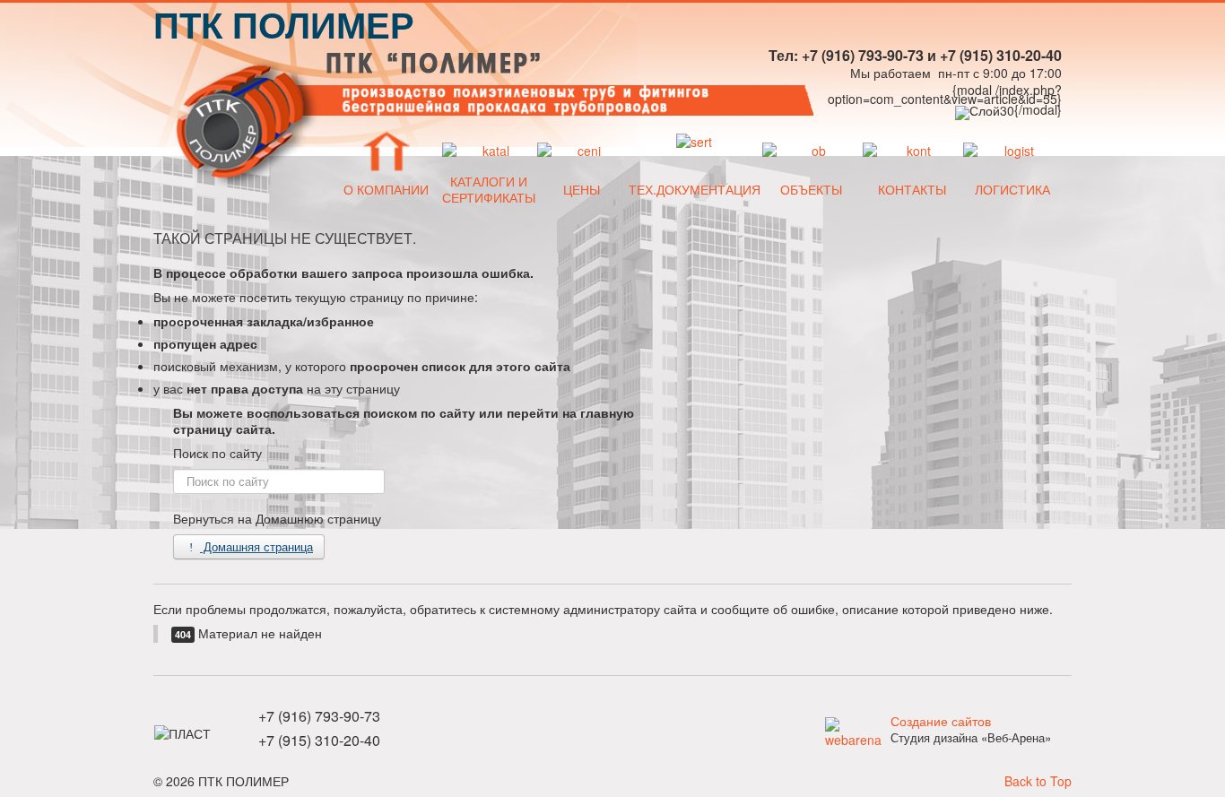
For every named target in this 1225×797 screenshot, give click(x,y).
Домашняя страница (256, 546)
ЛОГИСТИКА (1012, 189)
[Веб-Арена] (853, 730)
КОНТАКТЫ (912, 189)
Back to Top (1038, 781)
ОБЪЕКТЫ (811, 189)
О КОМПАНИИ (386, 189)
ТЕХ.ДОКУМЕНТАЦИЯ (694, 189)
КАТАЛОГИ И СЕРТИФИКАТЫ (488, 189)
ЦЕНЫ (581, 189)
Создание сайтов (941, 721)
